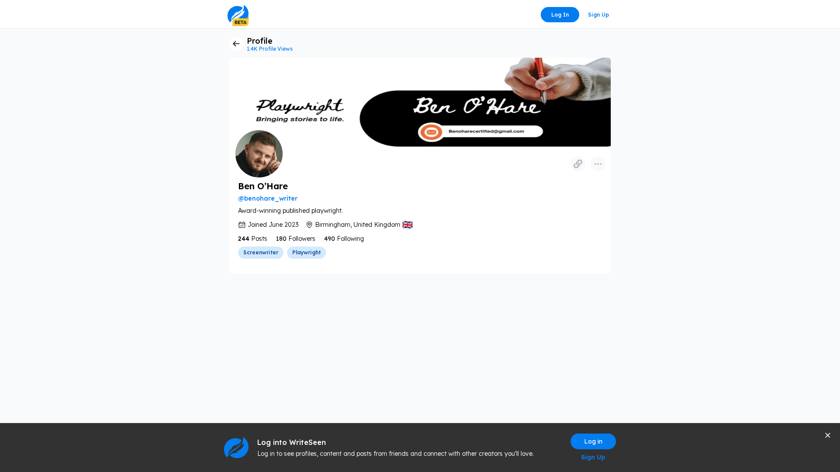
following (350, 239)
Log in (560, 14)
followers (301, 239)
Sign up (598, 14)
